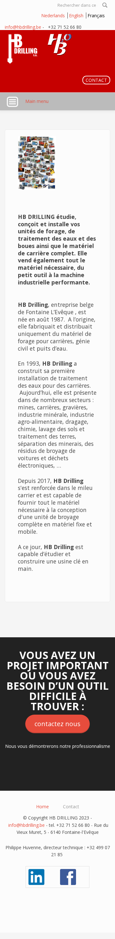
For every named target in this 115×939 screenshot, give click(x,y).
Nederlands (53, 15)
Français (96, 15)
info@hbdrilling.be (23, 27)
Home (42, 807)
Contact (71, 807)
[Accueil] (42, 48)
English (76, 15)
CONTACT (96, 80)
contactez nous (57, 723)
